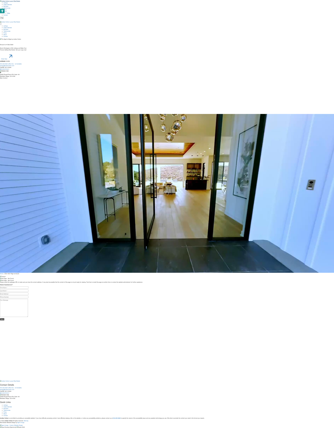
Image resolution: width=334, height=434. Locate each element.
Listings (5, 3)
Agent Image (20, 422)
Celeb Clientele (7, 4)
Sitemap (26, 421)
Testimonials (6, 8)
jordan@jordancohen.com (7, 65)
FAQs (8, 13)
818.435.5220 (117, 418)
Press (5, 10)
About (5, 11)
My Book (5, 6)
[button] (2, 11)
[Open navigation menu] (2, 18)
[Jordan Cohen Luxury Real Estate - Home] (10, 381)
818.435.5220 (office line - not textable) (11, 64)
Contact (5, 15)
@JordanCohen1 (4, 69)
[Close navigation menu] (0, 24)
